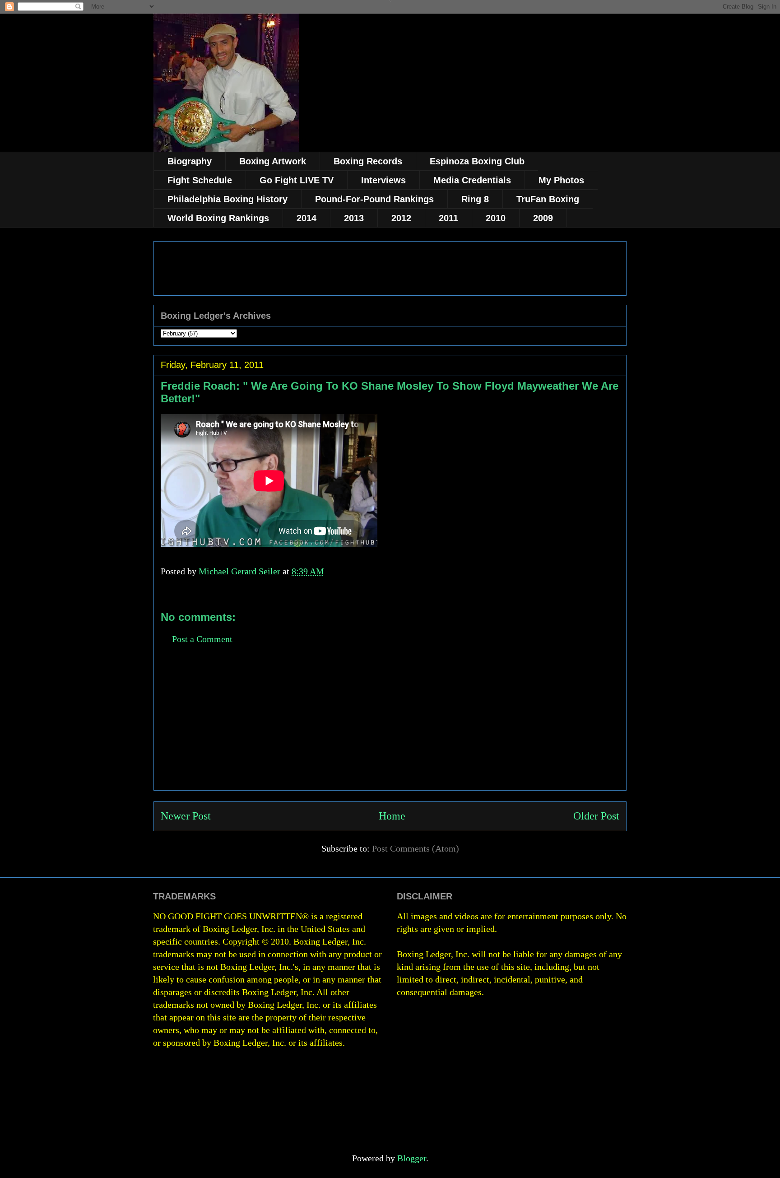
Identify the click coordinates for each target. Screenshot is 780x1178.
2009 (543, 218)
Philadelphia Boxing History (227, 199)
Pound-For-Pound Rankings (374, 199)
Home (392, 816)
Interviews (383, 180)
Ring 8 (475, 199)
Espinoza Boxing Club (477, 161)
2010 (496, 218)
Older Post (596, 816)
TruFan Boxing (547, 199)
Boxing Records (368, 161)
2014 (306, 218)
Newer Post (186, 816)
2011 (448, 218)
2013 (354, 218)
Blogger (411, 1158)
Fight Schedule (199, 180)
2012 (401, 218)
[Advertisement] (390, 726)
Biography (189, 161)
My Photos (561, 180)
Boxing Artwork (272, 161)
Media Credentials (472, 180)
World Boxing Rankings (218, 218)
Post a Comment (202, 639)
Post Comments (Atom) (415, 848)
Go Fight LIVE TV (297, 180)
